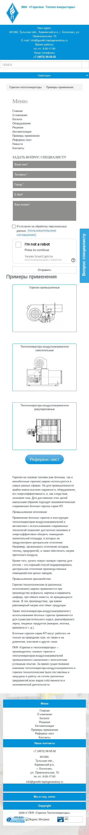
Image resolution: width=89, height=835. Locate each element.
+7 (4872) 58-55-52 (44, 57)
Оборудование (21, 123)
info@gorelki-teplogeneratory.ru (49, 40)
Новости (17, 144)
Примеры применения (26, 136)
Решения (17, 127)
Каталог (17, 119)
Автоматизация (21, 131)
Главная (17, 111)
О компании (19, 115)
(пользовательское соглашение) (36, 232)
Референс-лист (22, 140)
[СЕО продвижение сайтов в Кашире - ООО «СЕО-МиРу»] (15, 819)
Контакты (18, 148)
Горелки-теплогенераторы (25, 87)
